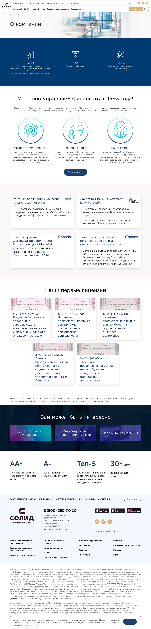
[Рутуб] (103, 521)
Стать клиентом (75, 172)
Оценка (48, 553)
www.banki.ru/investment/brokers (121, 71)
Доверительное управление (58, 9)
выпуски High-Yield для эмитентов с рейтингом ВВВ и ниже (33, 248)
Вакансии (83, 550)
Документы (84, 545)
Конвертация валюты (65, 499)
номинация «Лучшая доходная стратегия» (106, 223)
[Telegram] (97, 521)
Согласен (130, 622)
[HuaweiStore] (134, 510)
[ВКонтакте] (109, 521)
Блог (115, 555)
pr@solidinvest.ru (59, 529)
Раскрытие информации (55, 557)
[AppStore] (102, 510)
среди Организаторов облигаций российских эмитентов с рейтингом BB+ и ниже (107, 257)
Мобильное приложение (90, 541)
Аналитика (90, 499)
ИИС (80, 499)
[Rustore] (118, 510)
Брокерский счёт (19, 9)
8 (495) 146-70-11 (55, 526)
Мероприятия (75, 9)
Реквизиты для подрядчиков (126, 545)
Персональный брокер (36, 9)
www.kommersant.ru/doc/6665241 (38, 73)
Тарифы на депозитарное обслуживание (22, 549)
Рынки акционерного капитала (54, 542)
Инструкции (84, 555)
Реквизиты (118, 541)
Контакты (117, 550)
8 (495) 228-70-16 (65, 521)
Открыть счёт (132, 499)
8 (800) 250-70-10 (60, 510)
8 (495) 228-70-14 (51, 518)
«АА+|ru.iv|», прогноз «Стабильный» (47, 215)
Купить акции (45, 499)
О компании (22, 15)
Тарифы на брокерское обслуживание (21, 542)
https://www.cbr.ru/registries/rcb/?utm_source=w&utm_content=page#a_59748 (75, 401)
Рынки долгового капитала (22, 555)
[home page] (22, 516)
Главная (12, 15)
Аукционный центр (53, 548)
